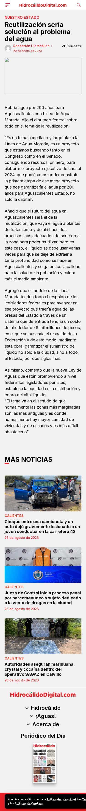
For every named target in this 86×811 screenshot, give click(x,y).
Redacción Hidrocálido (31, 46)
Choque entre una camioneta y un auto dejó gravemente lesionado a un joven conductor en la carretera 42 (42, 526)
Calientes (14, 516)
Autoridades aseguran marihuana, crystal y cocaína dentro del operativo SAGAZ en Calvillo (40, 669)
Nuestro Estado (22, 17)
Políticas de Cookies (29, 803)
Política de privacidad (61, 799)
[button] (9, 5)
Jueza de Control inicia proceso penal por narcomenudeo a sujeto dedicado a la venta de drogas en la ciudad (43, 597)
